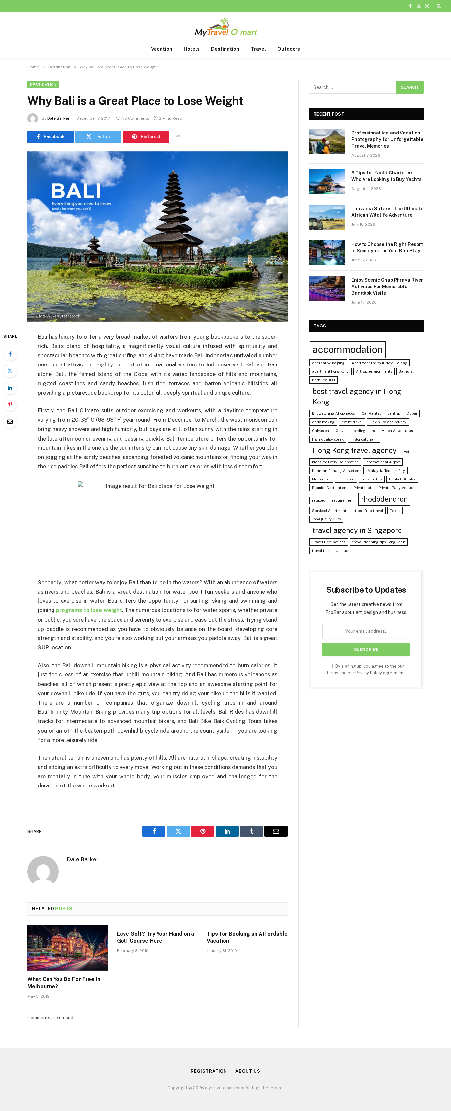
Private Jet (362, 488)
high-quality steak (328, 439)
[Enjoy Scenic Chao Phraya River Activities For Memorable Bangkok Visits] (327, 288)
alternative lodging (328, 363)
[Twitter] (10, 370)
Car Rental (371, 413)
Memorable (321, 479)
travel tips (320, 551)
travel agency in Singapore (357, 530)
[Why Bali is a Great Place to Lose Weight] (157, 236)
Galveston (320, 431)
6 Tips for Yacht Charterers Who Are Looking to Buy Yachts (386, 176)
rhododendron (384, 499)
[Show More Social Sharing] (177, 137)
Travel (258, 49)
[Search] (438, 6)
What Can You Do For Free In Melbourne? (63, 983)
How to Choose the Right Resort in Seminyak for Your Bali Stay (387, 247)
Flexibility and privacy (387, 422)
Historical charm (364, 439)
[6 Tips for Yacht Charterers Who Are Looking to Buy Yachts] (327, 181)
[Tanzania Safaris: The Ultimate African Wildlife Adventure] (327, 217)
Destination (225, 49)
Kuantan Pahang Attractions (336, 471)
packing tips (372, 479)
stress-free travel (368, 511)
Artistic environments (374, 371)
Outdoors (288, 49)
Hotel (408, 452)
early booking (323, 422)
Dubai (412, 413)
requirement (343, 500)
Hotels (192, 49)
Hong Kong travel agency (354, 450)
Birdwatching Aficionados (333, 413)
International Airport (382, 462)
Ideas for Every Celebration (335, 462)
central (394, 413)
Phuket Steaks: (402, 479)
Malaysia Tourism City (386, 471)
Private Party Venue (395, 488)
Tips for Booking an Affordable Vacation (247, 937)
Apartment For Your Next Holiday (379, 363)
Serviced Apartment (329, 511)
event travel (352, 422)
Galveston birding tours (355, 431)
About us (247, 1071)
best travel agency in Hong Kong (356, 396)
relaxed (318, 500)
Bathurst (406, 371)
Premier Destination (329, 488)
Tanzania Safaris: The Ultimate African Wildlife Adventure (387, 212)
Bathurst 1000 (323, 380)
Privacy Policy (368, 672)
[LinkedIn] (10, 387)
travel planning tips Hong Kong (378, 542)
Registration (209, 1071)
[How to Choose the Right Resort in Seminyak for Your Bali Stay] (327, 252)
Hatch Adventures (397, 431)
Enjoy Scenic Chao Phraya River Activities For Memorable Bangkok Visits (387, 286)
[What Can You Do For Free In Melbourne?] (67, 948)
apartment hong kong (330, 371)
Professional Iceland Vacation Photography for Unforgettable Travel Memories (387, 139)
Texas (395, 511)
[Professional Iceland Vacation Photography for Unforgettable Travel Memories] (327, 141)
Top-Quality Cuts (326, 519)
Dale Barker (58, 118)
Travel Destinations (328, 542)
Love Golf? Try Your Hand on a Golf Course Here (155, 937)
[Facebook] (10, 354)
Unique (342, 551)
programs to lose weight (89, 610)
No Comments (135, 118)
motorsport (346, 479)
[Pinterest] (10, 404)
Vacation (161, 49)
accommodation (348, 349)
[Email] (10, 421)
